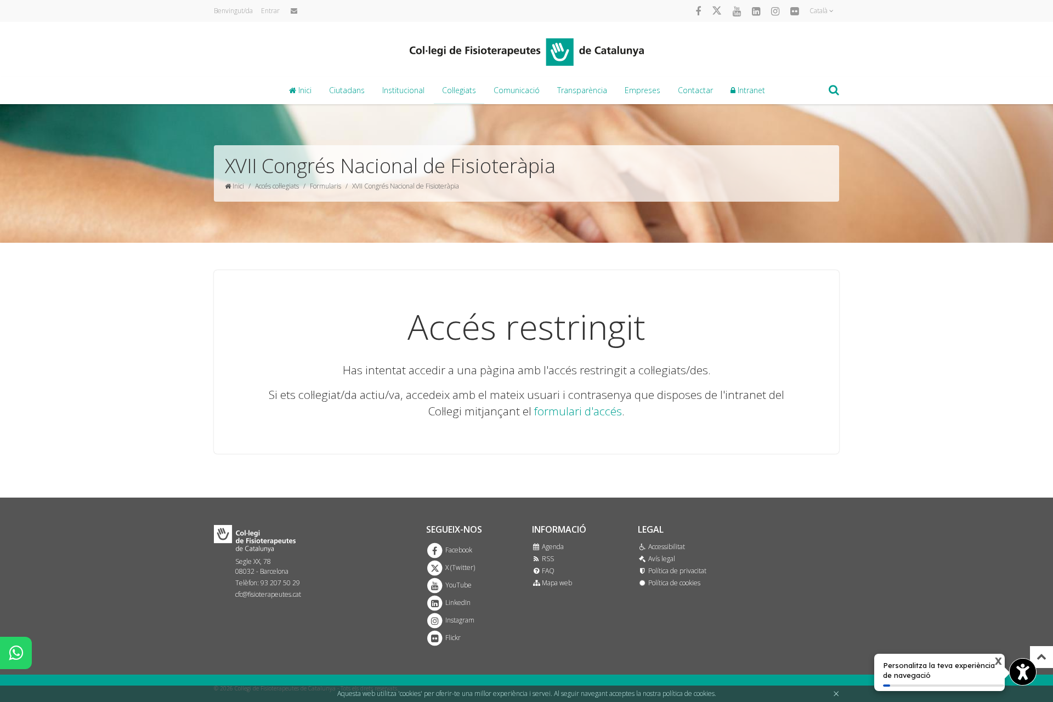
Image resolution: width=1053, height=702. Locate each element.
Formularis (325, 186)
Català (819, 10)
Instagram (459, 620)
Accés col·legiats (277, 186)
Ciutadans (347, 90)
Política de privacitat (676, 570)
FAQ (547, 570)
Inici (304, 90)
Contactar (695, 90)
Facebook (458, 550)
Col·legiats (459, 90)
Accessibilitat (665, 546)
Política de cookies (673, 582)
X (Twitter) (459, 567)
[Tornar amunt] (1041, 657)
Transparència (582, 90)
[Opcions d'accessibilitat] (1023, 672)
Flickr (452, 637)
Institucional (403, 90)
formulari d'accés (578, 411)
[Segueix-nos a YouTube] (736, 11)
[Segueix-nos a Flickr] (794, 11)
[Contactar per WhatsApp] (16, 653)
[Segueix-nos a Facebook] (698, 11)
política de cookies (689, 693)
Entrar (270, 10)
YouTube (458, 585)
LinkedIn (457, 602)
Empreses (642, 90)
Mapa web (556, 582)
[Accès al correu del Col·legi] (294, 11)
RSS (547, 558)
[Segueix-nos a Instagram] (775, 11)
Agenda (552, 546)
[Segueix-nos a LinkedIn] (756, 11)
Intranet (750, 90)
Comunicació (517, 90)
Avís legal (661, 558)
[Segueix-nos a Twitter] (716, 11)
